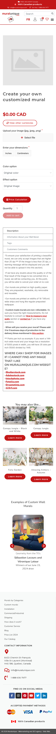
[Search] (52, 13)
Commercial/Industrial (14, 613)
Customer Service (12, 626)
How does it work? (12, 622)
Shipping (8, 617)
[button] (52, 19)
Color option (10, 166)
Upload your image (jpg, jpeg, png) (22, 130)
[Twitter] (38, 695)
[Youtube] (31, 695)
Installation (9, 609)
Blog (6, 630)
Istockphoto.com (15, 378)
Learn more (15, 438)
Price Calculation (18, 199)
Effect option (10, 179)
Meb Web (46, 731)
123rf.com (11, 388)
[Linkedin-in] (44, 695)
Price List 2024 (11, 634)
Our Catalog (9, 639)
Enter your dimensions (15, 147)
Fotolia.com (12, 381)
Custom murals (11, 604)
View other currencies (21, 123)
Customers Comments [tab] (17, 249)
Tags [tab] (9, 243)
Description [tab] (13, 231)
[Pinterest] (25, 695)
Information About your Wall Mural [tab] (23, 237)
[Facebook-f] (12, 695)
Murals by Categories (13, 600)
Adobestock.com (15, 375)
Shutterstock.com (15, 372)
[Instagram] (18, 695)
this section (38, 333)
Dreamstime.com (15, 384)
